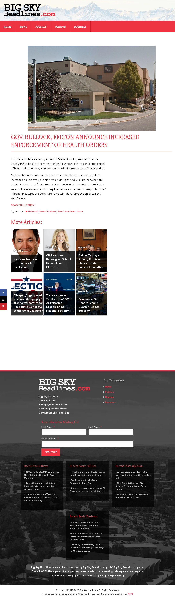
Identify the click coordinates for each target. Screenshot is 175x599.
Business (80, 26)
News (23, 26)
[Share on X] (3, 299)
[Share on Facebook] (3, 292)
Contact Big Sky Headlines (54, 412)
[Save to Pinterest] (3, 306)
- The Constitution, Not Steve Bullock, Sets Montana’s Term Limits (130, 486)
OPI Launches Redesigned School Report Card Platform (58, 261)
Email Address (50, 438)
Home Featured (48, 211)
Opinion (60, 26)
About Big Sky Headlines (53, 408)
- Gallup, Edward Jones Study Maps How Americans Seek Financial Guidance (85, 525)
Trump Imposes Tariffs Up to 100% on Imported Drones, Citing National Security (58, 303)
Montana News (67, 211)
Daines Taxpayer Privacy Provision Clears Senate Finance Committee (91, 261)
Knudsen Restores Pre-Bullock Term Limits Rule (25, 262)
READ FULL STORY (22, 205)
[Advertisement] (142, 178)
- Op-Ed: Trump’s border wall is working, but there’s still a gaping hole (133, 474)
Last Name (95, 426)
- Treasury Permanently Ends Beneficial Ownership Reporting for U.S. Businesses (87, 547)
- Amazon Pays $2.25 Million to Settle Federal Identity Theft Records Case (86, 536)
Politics (41, 26)
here (130, 593)
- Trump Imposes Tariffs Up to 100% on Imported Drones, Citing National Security (41, 497)
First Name (48, 426)
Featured (33, 211)
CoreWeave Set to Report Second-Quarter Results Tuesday (90, 304)
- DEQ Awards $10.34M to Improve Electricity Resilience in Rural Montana (41, 474)
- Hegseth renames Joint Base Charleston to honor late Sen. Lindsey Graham (40, 486)
